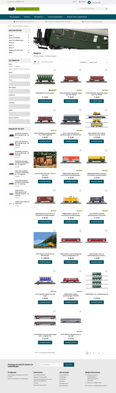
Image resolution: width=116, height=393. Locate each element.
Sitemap (36, 383)
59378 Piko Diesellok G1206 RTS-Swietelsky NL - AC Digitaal (22, 162)
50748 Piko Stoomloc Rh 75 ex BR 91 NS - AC (22, 134)
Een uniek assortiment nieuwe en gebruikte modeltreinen (43, 380)
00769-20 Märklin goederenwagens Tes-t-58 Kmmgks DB (45, 134)
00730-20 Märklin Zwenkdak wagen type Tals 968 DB (71, 93)
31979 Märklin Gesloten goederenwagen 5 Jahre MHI (97, 214)
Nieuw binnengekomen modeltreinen (18, 379)
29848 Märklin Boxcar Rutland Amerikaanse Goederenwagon (96, 174)
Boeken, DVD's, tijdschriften (77, 17)
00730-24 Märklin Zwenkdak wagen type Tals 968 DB (97, 93)
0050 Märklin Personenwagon (45, 93)
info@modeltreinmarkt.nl (100, 385)
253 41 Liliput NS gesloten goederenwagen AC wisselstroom (70, 134)
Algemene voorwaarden (40, 377)
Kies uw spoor (15, 30)
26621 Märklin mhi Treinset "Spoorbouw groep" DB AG (96, 134)
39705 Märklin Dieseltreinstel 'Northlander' (45, 254)
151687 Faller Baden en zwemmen (22, 202)
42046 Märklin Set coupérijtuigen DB (96, 294)
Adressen (62, 381)
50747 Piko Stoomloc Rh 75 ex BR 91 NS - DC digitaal (22, 143)
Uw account (64, 372)
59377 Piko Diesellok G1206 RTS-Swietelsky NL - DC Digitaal (22, 172)
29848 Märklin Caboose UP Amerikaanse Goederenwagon (70, 214)
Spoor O (11, 48)
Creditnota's (62, 379)
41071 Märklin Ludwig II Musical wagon (45, 295)
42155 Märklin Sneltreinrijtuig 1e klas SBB (71, 335)
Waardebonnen (63, 383)
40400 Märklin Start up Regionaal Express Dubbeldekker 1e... (70, 254)
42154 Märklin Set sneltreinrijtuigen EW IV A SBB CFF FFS (45, 335)
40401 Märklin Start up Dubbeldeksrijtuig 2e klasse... (97, 254)
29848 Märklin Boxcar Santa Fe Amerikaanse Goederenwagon (45, 214)
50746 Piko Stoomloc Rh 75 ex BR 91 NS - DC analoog (22, 153)
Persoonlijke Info (64, 375)
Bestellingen (62, 377)
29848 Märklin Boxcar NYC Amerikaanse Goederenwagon (70, 174)
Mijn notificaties (63, 385)
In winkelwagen (45, 101)
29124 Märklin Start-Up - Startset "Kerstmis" (45, 174)
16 (99, 353)
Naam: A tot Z (98, 62)
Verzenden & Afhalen (39, 375)
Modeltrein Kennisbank (40, 385)
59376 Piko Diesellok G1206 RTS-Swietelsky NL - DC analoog (22, 182)
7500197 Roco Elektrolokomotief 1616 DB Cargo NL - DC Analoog (22, 193)
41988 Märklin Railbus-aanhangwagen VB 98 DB (71, 295)
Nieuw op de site (16, 129)
